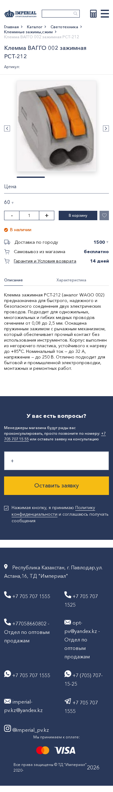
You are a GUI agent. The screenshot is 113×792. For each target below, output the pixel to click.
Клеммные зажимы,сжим (28, 31)
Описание (13, 280)
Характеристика (71, 280)
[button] (7, 128)
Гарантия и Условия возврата (45, 261)
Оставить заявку (56, 485)
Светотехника (64, 26)
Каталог (34, 26)
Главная (11, 26)
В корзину (78, 215)
